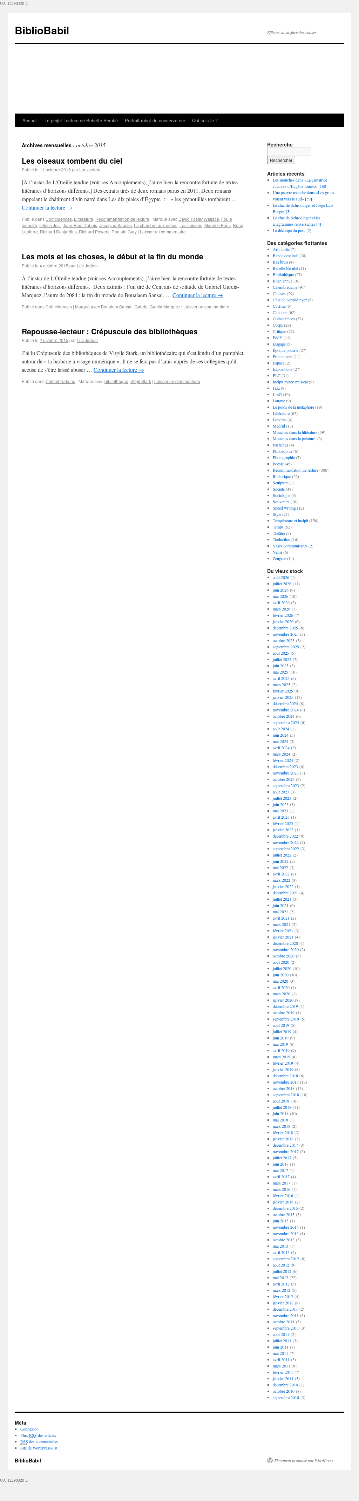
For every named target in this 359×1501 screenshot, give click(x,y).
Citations (280, 312)
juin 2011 (281, 1347)
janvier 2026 (283, 621)
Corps (278, 325)
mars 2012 (281, 1290)
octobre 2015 (283, 1214)
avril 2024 (281, 747)
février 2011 (283, 1372)
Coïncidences (59, 219)
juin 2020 (281, 974)
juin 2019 (281, 1038)
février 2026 (283, 615)
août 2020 (281, 962)
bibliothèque (116, 381)
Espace (278, 363)
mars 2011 (281, 1366)
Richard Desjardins (58, 231)
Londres (279, 419)
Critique (279, 331)
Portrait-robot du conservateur (155, 120)
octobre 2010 (283, 1391)
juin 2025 (281, 665)
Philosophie (282, 451)
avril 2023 (281, 817)
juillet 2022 (282, 855)
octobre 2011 (283, 1321)
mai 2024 (280, 741)
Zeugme (279, 558)
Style (277, 514)
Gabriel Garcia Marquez (157, 306)
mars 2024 (281, 754)
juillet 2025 (282, 659)
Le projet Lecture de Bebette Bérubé (81, 120)
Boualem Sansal (117, 306)
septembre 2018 (286, 1094)
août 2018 (281, 1101)
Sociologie (281, 495)
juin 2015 (281, 1220)
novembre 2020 (286, 949)
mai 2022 (280, 867)
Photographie (284, 457)
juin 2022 (281, 861)
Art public (281, 249)
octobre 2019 (283, 1012)
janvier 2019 (283, 1069)
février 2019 (283, 1063)
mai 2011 (280, 1353)
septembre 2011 (286, 1328)
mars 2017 (281, 1183)
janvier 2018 (283, 1138)
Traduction (281, 539)
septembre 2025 (286, 646)
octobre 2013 (283, 1239)
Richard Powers (94, 231)
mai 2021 (280, 911)
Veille (277, 552)
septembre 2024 (286, 722)
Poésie (278, 463)
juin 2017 (281, 1164)
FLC (276, 375)
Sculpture (281, 482)
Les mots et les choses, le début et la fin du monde (112, 256)
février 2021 (283, 930)
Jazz (276, 388)
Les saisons (191, 225)
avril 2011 (281, 1359)
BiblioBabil (42, 29)
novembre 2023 (286, 773)
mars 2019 (281, 1056)
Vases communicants (290, 545)
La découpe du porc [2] (292, 230)
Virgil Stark (140, 381)
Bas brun (280, 262)
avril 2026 (281, 602)
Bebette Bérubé (285, 268)
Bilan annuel (283, 281)
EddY (278, 337)
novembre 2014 (286, 1227)
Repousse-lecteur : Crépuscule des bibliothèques (110, 331)
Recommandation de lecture (122, 219)
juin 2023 (281, 804)
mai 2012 (280, 1277)
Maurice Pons (217, 225)
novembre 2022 (286, 842)
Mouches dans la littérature (295, 432)
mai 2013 (280, 1246)
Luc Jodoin (89, 169)
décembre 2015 (285, 1208)
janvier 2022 (283, 886)
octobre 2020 (283, 955)
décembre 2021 (285, 892)
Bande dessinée (285, 255)
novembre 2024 (286, 709)
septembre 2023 (286, 785)
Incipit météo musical (290, 381)
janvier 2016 (283, 1202)
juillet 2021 (282, 899)
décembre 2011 (285, 1309)
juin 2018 (281, 1113)
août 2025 (281, 653)
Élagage (279, 344)
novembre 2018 (286, 1082)
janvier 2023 (283, 829)
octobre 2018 (283, 1088)
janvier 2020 (283, 1000)
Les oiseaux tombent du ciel (72, 160)
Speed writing (284, 508)
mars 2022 (281, 880)
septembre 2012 (286, 1258)
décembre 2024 (285, 703)
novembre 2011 (286, 1315)
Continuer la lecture (47, 207)
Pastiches (280, 445)
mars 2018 (281, 1126)
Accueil (30, 120)
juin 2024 (281, 735)
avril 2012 (281, 1284)
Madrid (279, 426)
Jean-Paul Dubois (80, 225)
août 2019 (281, 1025)
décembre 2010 (285, 1384)
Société (279, 489)
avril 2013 (281, 1252)
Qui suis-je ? (205, 120)
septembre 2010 (286, 1397)
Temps (278, 527)
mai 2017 (280, 1170)
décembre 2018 (285, 1075)
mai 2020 (280, 981)
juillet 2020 (282, 968)
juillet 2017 (282, 1157)
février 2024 (283, 760)
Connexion (29, 1429)
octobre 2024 (283, 716)
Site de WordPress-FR (38, 1448)
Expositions (282, 369)
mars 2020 (281, 993)
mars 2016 (281, 1189)
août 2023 (281, 791)
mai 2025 (280, 672)
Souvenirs (281, 501)
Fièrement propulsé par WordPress (303, 1460)
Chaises (279, 293)
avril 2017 (281, 1176)
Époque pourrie (285, 350)
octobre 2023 (283, 779)
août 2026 (281, 577)
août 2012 (281, 1265)
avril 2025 (281, 678)
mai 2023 (280, 810)
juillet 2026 (282, 583)
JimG (277, 394)
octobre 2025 (283, 640)
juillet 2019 (282, 1031)
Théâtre (279, 533)
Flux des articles (38, 1435)
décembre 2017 (285, 1145)
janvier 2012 (283, 1302)
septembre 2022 (286, 848)
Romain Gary (124, 231)
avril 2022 (281, 873)
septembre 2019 (286, 1019)
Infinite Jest (50, 225)
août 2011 (281, 1334)
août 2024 (281, 728)
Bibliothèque (283, 274)
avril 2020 (281, 987)
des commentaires (39, 1441)
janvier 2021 (283, 937)
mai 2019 (280, 1044)
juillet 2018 (282, 1107)
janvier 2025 (283, 697)
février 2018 (283, 1132)
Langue (279, 400)
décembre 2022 (285, 836)
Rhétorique (282, 476)
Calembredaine (60, 381)
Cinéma (279, 306)
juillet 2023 (282, 798)
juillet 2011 (282, 1340)
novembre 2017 (286, 1151)
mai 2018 (280, 1120)
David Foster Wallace (198, 219)
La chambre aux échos (155, 225)
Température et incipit (290, 520)
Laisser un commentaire (163, 231)
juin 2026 (281, 590)
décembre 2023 (285, 766)
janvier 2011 (283, 1378)
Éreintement (282, 356)
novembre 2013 (286, 1233)
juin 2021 (281, 905)
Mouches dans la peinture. (294, 438)
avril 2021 (281, 918)
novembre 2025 (286, 634)
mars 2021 (281, 924)
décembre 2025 (285, 627)
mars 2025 (281, 684)
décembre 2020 (285, 943)
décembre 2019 (285, 1006)
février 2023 (283, 823)
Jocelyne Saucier (115, 225)
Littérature (83, 219)
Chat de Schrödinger (290, 299)
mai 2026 (280, 596)
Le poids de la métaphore (293, 407)
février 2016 (283, 1195)
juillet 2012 (282, 1271)
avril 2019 (281, 1050)
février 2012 (283, 1296)
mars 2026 (281, 609)
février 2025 (283, 691)
